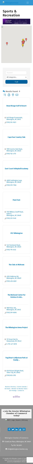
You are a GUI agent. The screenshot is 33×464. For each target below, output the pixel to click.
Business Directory (10, 387)
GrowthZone (25, 460)
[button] (7, 43)
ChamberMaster (17, 461)
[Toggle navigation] (27, 3)
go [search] (17, 82)
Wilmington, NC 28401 (17, 442)
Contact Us (21, 390)
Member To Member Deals (19, 388)
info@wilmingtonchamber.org (17, 449)
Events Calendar (22, 387)
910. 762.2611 (17, 445)
